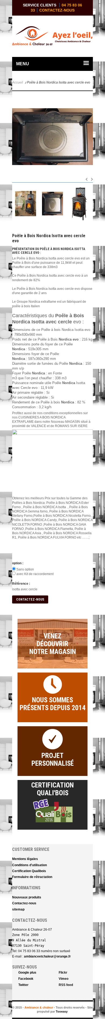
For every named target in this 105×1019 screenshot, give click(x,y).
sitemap (18, 909)
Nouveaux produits (26, 897)
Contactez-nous (57, 10)
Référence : (21, 584)
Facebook (25, 979)
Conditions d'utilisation (29, 865)
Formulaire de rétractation (32, 877)
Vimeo (63, 979)
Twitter (23, 985)
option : (17, 563)
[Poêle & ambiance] (32, 37)
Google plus (27, 972)
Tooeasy (62, 1011)
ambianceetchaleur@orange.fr (47, 956)
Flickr (63, 972)
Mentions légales (25, 859)
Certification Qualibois (29, 871)
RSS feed (66, 985)
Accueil (17, 82)
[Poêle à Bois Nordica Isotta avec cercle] (25, 204)
